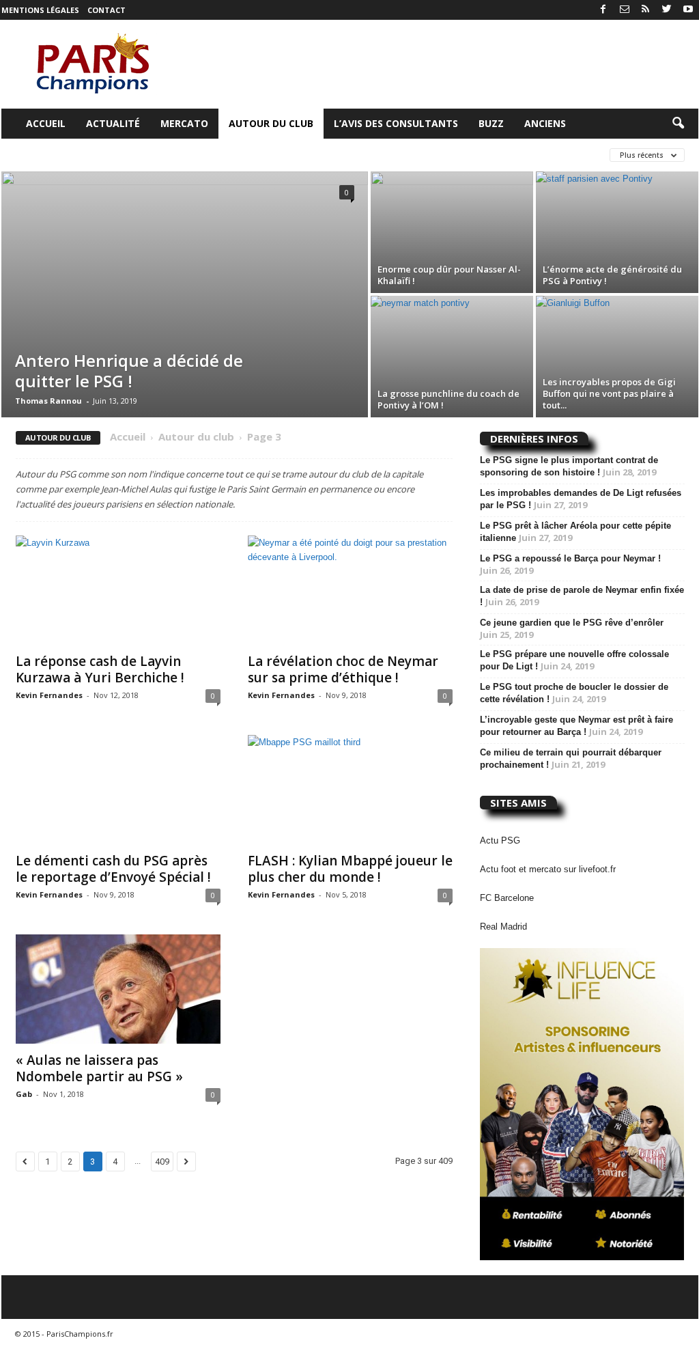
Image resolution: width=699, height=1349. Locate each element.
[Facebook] (603, 10)
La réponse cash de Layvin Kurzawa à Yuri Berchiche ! (100, 669)
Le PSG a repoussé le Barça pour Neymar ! (570, 558)
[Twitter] (667, 10)
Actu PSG (500, 840)
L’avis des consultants (396, 123)
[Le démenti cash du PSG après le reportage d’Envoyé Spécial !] (118, 789)
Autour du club (271, 123)
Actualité (113, 123)
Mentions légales (40, 10)
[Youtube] (688, 10)
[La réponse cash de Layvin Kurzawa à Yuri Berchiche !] (118, 590)
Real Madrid (503, 926)
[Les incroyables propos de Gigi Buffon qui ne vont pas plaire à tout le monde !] (617, 356)
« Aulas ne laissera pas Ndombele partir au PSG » (99, 1068)
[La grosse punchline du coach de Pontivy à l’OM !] (452, 356)
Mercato (184, 123)
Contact (106, 10)
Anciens (545, 123)
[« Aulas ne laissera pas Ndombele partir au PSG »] (118, 989)
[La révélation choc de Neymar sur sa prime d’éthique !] (350, 590)
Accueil (46, 123)
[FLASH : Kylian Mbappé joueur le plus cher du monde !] (350, 789)
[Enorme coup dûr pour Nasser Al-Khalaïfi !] (452, 232)
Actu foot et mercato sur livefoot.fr (548, 869)
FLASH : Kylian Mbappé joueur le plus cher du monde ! (350, 869)
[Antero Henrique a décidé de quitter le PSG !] (184, 294)
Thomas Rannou (48, 400)
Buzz (491, 123)
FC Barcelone (507, 898)
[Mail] (624, 10)
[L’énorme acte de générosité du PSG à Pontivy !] (617, 232)
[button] (678, 124)
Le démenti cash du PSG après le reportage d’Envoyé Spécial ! (113, 869)
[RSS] (646, 10)
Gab (24, 1094)
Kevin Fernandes (49, 695)
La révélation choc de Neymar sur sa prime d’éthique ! (343, 669)
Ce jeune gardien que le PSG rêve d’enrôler (572, 622)
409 (162, 1161)
